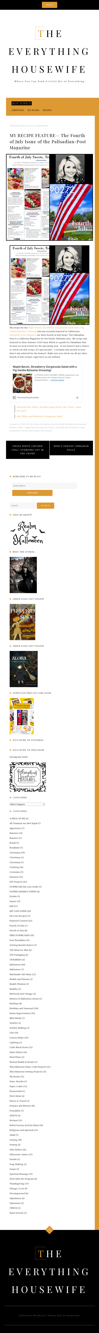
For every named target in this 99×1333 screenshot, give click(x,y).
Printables (15, 1111)
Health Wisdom (18, 984)
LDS (12, 1033)
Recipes (47, 110)
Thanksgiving (17, 1184)
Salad (20, 427)
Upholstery (15, 1198)
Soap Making (16, 1164)
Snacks (13, 1159)
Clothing (14, 867)
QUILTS (13, 1115)
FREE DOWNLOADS (20, 935)
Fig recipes (49, 427)
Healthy (14, 989)
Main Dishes (16, 1052)
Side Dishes (16, 1149)
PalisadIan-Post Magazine (23, 335)
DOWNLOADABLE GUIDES (23, 891)
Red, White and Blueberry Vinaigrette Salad (39, 416)
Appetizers (15, 828)
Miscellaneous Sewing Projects (26, 1072)
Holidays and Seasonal (75, 424)
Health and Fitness (19, 979)
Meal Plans (15, 1057)
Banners (14, 833)
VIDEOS (13, 1208)
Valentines (15, 1203)
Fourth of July (57, 424)
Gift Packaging (17, 955)
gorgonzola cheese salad (21, 431)
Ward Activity (17, 1213)
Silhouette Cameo (19, 1154)
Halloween (15, 964)
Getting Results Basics (21, 945)
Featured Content (42, 424)
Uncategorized (17, 1193)
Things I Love (17, 1188)
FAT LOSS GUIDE (18, 911)
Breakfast (15, 848)
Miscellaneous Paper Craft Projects (28, 1067)
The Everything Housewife (49, 51)
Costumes (15, 872)
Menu (49, 5)
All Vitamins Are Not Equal (23, 823)
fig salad (60, 427)
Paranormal (16, 1091)
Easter (13, 901)
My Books (33, 110)
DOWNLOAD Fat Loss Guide (24, 887)
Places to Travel (18, 1101)
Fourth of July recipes (75, 427)
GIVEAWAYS (16, 960)
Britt (60, 1315)
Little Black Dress (19, 1047)
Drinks (13, 896)
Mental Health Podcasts (22, 1062)
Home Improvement (20, 1013)
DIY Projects (16, 882)
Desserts (14, 877)
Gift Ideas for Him (19, 950)
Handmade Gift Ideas (20, 974)
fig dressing (37, 427)
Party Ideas (15, 1096)
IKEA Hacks (15, 1018)
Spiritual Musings (19, 1174)
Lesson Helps (17, 1037)
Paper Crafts (16, 1086)
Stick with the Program (22, 1179)
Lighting (14, 1042)
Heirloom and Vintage (21, 994)
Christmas (17, 110)
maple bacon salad (43, 431)
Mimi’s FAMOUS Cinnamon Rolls (71, 448)
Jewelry (14, 1023)
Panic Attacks (17, 1081)
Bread (13, 843)
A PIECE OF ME (26, 424)
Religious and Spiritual (22, 1130)
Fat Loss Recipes (18, 916)
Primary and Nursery (21, 1106)
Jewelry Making (18, 1028)
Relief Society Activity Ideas (24, 1125)
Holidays (14, 1003)
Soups (13, 1169)
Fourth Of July (17, 925)
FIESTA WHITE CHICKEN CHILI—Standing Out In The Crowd (28, 450)
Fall (11, 906)
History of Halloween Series (24, 999)
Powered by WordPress (32, 1315)
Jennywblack (42, 126)
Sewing (13, 1140)
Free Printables (17, 940)
